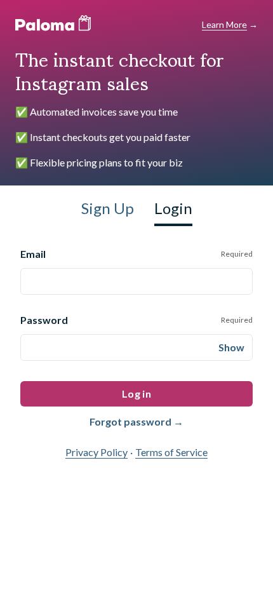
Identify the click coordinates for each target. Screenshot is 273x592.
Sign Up (107, 208)
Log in (136, 393)
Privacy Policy (96, 452)
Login (173, 208)
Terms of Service (171, 452)
